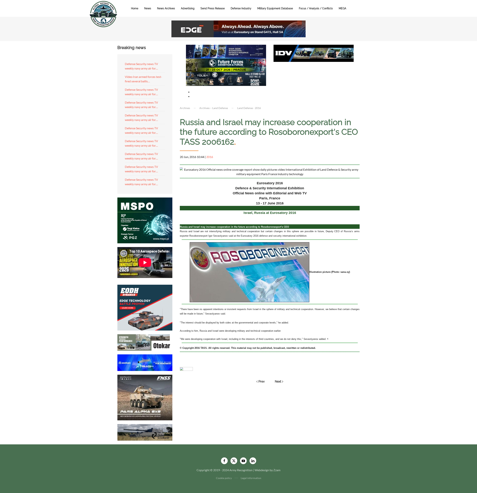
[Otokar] (144, 342)
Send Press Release (212, 8)
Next (278, 381)
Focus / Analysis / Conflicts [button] (316, 8)
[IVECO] (314, 53)
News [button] (147, 8)
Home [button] (134, 8)
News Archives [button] (166, 8)
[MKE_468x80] (226, 78)
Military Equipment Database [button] (275, 8)
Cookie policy (224, 478)
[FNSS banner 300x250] (144, 397)
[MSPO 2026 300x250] (144, 220)
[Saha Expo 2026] (226, 51)
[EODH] (144, 307)
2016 (209, 157)
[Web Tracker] (186, 368)
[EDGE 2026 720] (238, 28)
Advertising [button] (188, 8)
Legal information (251, 478)
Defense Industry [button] (241, 8)
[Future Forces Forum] (226, 65)
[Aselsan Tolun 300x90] (144, 362)
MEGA (342, 8)
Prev (261, 381)
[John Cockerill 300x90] (144, 432)
